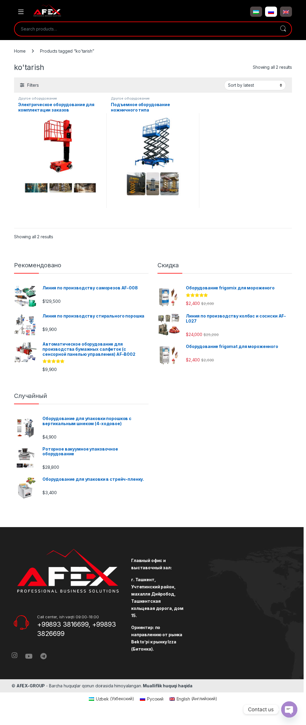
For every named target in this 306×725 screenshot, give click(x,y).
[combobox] (145, 29)
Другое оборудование (37, 98)
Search (283, 29)
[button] (256, 12)
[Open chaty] (289, 709)
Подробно (60, 221)
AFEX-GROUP (30, 685)
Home (19, 51)
